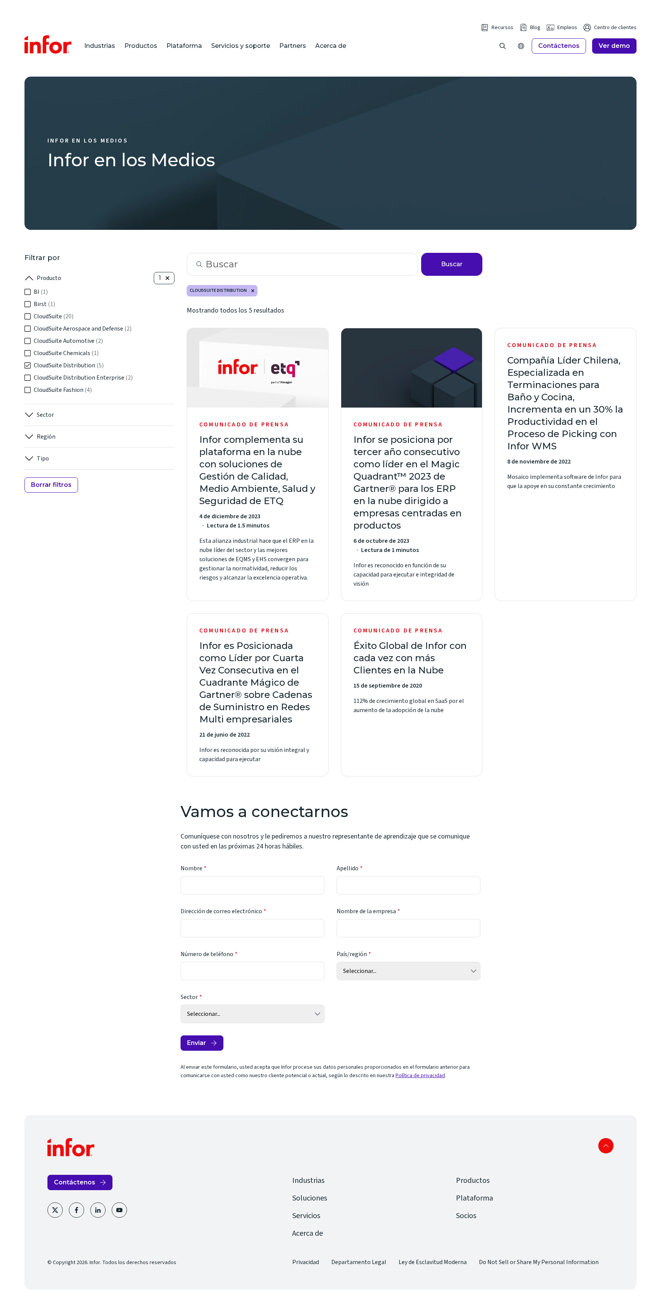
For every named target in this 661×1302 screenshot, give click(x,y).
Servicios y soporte (240, 45)
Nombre (191, 868)
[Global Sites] (521, 46)
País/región (352, 954)
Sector (45, 415)
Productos (140, 45)
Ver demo (614, 45)
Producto (49, 278)
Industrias (99, 45)
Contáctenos (559, 45)
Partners (292, 45)
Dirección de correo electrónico (221, 911)
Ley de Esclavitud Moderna (433, 1262)
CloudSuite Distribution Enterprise (83, 377)
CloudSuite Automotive (68, 341)
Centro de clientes (615, 27)
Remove (252, 290)
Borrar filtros (51, 484)
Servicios (306, 1215)
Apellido (347, 868)
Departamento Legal (358, 1262)
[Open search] (502, 46)
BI (41, 292)
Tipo (43, 458)
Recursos (502, 27)
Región (46, 436)
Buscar (451, 264)
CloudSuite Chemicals (66, 353)
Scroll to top (606, 1145)
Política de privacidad (420, 1075)
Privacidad (305, 1262)
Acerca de (330, 45)
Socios (466, 1215)
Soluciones (309, 1198)
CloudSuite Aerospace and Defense (83, 328)
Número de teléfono (207, 954)
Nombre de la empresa (366, 911)
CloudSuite (53, 316)
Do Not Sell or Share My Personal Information (539, 1262)
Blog (535, 27)
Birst (44, 304)
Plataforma (184, 45)
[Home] (48, 44)
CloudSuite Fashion (63, 390)
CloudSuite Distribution (69, 365)
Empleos (567, 27)
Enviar (196, 1043)
